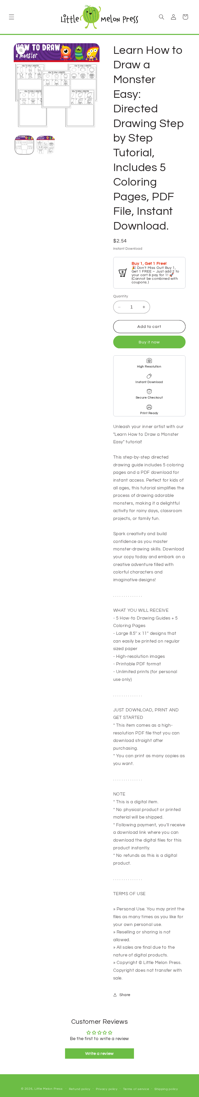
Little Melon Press (48, 1088)
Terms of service (136, 1089)
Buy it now (149, 342)
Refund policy (80, 1089)
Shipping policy (166, 1089)
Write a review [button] (99, 1053)
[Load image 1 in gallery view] (24, 145)
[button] (11, 17)
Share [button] (124, 995)
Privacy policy (107, 1089)
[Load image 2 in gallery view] (45, 145)
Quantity (120, 296)
